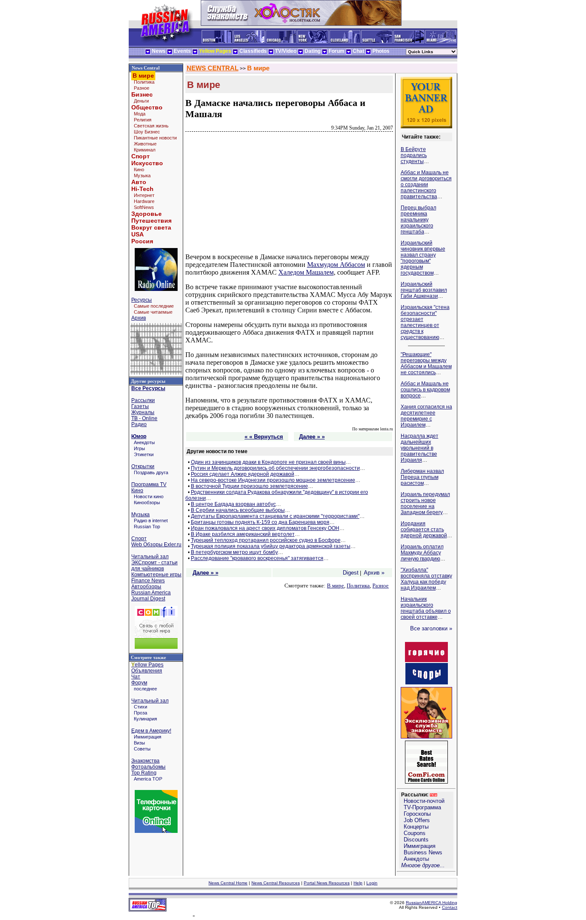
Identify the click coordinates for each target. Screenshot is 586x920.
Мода (139, 113)
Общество (147, 107)
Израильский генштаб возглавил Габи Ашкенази (424, 290)
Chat (358, 51)
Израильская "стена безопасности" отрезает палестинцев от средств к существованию (425, 322)
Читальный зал (150, 557)
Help (357, 883)
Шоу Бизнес (147, 131)
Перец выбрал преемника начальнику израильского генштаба (418, 220)
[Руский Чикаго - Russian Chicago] (281, 42)
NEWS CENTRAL (213, 68)
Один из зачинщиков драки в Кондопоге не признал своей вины (268, 462)
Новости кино (148, 496)
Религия (142, 119)
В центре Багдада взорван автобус (233, 504)
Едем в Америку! (151, 731)
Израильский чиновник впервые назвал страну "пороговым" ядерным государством (423, 258)
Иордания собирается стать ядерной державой (424, 530)
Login (372, 883)
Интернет (144, 195)
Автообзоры (146, 587)
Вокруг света (151, 227)
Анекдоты (144, 442)
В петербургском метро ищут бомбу (234, 552)
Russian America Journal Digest (151, 596)
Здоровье (146, 213)
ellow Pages (147, 665)
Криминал (144, 149)
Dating (312, 51)
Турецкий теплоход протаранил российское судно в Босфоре (266, 540)
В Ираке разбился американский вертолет (243, 534)
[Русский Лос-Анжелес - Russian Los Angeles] (249, 42)
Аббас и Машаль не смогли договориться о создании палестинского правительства (426, 184)
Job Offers (417, 820)
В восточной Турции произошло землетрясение (249, 486)
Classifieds (253, 51)
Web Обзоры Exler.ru (156, 545)
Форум (139, 683)
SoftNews (144, 207)
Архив (138, 318)
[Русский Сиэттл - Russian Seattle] (377, 42)
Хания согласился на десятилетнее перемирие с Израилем (426, 416)
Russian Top (147, 526)
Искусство (147, 163)
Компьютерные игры (156, 575)
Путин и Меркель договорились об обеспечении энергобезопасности (275, 468)
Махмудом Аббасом (336, 264)
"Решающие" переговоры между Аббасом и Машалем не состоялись (426, 363)
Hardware (144, 201)
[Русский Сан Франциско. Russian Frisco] (409, 42)
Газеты (140, 406)
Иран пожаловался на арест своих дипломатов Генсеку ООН (265, 528)
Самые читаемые (153, 312)
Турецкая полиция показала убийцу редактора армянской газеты (270, 546)
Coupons (415, 833)
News (159, 51)
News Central (146, 67)
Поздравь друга (151, 472)
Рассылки (143, 400)
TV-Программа (422, 807)
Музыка (142, 175)
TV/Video (285, 51)
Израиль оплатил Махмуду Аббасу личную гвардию (422, 553)
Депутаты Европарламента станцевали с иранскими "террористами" (275, 516)
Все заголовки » (431, 628)
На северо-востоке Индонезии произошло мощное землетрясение (273, 480)
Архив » (374, 572)
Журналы (142, 412)
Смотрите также (148, 657)
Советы (142, 748)
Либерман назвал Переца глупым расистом (422, 477)
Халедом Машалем (306, 272)
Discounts (416, 839)
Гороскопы (417, 814)
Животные (145, 143)
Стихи (140, 706)
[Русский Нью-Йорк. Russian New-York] (313, 42)
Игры (139, 448)
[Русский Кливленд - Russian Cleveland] (345, 42)
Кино (139, 169)
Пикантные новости (155, 137)
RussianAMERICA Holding (431, 902)
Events (182, 51)
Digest (351, 572)
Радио (139, 424)
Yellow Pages (215, 51)
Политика (144, 82)
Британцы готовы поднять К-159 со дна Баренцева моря (260, 522)
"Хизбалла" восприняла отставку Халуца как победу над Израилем (426, 579)
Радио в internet (151, 520)
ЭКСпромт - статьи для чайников (154, 566)
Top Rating (144, 773)
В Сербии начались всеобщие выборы (238, 510)
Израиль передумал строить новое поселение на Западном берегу (425, 503)
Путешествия (151, 220)
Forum (336, 51)
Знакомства (145, 761)
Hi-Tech (142, 188)
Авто (138, 182)
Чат (135, 677)
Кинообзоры (147, 502)
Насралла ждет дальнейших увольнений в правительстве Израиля (419, 448)
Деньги (141, 100)
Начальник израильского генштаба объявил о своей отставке (426, 608)
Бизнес (142, 94)
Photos (381, 51)
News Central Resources (275, 883)
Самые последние (154, 306)
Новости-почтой (424, 801)
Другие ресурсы (148, 381)
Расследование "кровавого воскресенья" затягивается (257, 558)
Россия (142, 241)
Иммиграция (147, 736)
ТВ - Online (144, 418)
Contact (449, 907)
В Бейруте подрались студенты (414, 155)
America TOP (148, 778)
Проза (140, 712)
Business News (423, 852)
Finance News (148, 581)
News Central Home (228, 883)
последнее (145, 688)
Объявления (146, 671)
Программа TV (148, 484)
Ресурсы (141, 300)
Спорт (140, 156)
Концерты (416, 826)
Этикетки (144, 454)
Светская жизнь (151, 125)
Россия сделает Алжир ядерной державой (242, 474)
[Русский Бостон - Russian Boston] (217, 42)
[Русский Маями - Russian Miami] (441, 42)
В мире (258, 68)
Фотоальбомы (148, 767)
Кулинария (145, 718)
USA (137, 234)
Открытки (142, 466)
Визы (139, 742)
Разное (141, 88)
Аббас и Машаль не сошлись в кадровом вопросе (425, 390)
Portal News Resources (327, 883)
